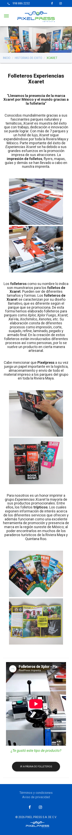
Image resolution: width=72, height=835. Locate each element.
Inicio (6, 58)
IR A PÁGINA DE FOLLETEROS (36, 766)
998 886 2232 (18, 3)
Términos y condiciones (36, 793)
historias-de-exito (28, 58)
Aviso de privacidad (36, 797)
